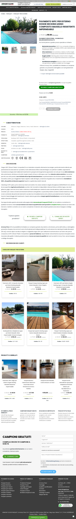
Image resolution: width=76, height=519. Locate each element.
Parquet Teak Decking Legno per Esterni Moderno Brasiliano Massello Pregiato (63, 333)
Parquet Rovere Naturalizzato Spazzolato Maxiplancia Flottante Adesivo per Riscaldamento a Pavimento (66, 386)
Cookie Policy (43, 514)
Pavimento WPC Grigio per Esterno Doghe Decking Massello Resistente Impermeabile (10, 383)
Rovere (33, 1)
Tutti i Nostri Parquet (12, 7)
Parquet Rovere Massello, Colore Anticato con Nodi (47, 381)
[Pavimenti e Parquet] (7, 4)
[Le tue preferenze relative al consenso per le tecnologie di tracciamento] (73, 516)
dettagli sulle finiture (18, 146)
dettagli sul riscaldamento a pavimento (24, 151)
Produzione (48, 1)
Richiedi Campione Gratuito (52, 87)
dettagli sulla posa (27, 148)
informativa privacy (52, 461)
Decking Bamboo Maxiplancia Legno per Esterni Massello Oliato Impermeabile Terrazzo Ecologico (13, 333)
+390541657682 (39, 4)
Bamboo (28, 1)
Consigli (65, 1)
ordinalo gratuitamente (17, 155)
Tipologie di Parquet (26, 487)
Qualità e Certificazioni (44, 7)
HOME (3, 14)
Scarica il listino (15, 131)
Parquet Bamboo (6, 485)
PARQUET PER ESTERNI (20, 14)
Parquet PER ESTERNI (49, 100)
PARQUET (9, 14)
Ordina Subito (53, 109)
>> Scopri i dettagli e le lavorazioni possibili (52, 74)
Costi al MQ (55, 1)
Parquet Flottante (6, 494)
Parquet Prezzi (24, 485)
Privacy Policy (34, 514)
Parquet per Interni (6, 487)
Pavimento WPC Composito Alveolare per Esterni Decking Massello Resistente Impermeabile (13, 285)
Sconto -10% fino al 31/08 (52, 4)
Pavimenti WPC (42, 104)
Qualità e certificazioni (45, 487)
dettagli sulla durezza (24, 143)
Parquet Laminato (6, 496)
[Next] (34, 30)
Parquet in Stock (25, 491)
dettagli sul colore (44, 126)
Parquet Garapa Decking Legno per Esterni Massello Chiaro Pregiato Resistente (38, 285)
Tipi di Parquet (40, 1)
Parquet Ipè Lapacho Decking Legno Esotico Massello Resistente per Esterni (38, 333)
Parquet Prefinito (6, 492)
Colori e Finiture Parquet (28, 7)
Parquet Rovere (5, 483)
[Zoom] (3, 42)
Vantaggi (41, 485)
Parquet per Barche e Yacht (61, 104)
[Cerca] (46, 10)
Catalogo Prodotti (44, 492)
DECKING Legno (50, 104)
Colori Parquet (24, 489)
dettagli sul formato (23, 135)
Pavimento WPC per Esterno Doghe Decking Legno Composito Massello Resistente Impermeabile (63, 285)
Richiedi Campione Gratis (27, 492)
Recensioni (35, 10)
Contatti (41, 10)
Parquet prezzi (56, 7)
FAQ (61, 1)
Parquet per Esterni (6, 489)
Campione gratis (66, 7)
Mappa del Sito (43, 494)
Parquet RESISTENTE (66, 102)
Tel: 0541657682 (64, 502)
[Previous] (3, 30)
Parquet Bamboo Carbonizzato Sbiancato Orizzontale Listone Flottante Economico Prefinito (28, 384)
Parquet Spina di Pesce (7, 491)
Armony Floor (21, 1)
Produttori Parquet (25, 483)
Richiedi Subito (46, 472)
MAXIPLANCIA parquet (56, 102)
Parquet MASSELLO (45, 102)
